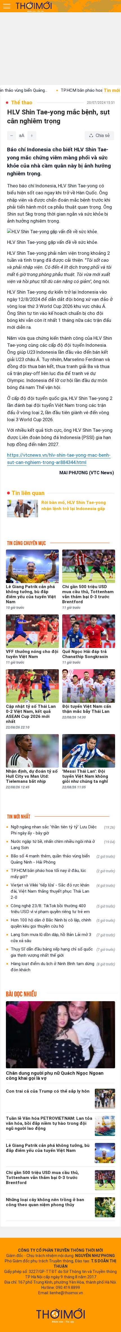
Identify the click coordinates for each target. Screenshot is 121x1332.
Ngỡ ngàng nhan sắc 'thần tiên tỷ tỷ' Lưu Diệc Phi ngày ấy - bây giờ (63, 830)
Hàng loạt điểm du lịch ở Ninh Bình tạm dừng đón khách (63, 966)
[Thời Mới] (60, 1315)
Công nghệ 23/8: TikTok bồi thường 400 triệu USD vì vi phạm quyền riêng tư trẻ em (63, 908)
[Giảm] (11, 135)
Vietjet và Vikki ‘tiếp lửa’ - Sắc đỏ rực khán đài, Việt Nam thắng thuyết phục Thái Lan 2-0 (63, 891)
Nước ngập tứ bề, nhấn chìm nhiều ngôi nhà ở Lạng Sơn (63, 844)
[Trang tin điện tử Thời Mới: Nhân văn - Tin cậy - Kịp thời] (34, 6)
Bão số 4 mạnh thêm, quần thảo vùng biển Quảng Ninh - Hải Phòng (63, 859)
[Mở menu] (6, 6)
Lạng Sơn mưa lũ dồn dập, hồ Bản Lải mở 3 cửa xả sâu (63, 937)
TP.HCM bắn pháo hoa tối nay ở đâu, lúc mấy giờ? (63, 873)
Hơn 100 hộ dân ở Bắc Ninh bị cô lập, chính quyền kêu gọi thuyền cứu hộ (63, 923)
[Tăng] (31, 135)
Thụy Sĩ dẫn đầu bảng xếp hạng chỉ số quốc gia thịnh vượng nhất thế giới (63, 952)
